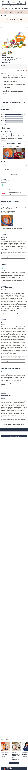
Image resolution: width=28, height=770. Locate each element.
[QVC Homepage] (1, 15)
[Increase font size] (25, 70)
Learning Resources (6, 62)
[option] (14, 12)
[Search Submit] (25, 6)
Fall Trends (17, 8)
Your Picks (7, 8)
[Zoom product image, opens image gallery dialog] (2, 48)
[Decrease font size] (26, 70)
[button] (3, 2)
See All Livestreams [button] (14, 763)
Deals (2, 8)
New (13, 8)
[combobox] (12, 6)
